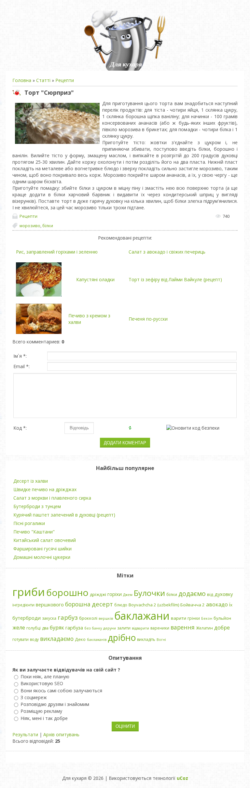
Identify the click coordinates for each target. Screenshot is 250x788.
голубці (33, 628)
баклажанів (96, 639)
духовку (224, 594)
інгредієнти (23, 605)
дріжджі (98, 594)
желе (18, 627)
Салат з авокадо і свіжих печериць (167, 252)
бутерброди (26, 618)
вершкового (50, 604)
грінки (194, 618)
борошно (67, 592)
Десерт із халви (30, 481)
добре (222, 627)
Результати (25, 734)
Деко (80, 639)
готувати (20, 639)
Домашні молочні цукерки (41, 557)
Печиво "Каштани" (34, 532)
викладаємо (57, 639)
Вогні (161, 639)
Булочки (149, 593)
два (45, 628)
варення (183, 627)
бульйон (222, 618)
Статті (43, 80)
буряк (57, 627)
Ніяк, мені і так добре (44, 718)
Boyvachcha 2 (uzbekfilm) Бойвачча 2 (167, 605)
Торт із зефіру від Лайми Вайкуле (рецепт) (175, 279)
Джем (127, 594)
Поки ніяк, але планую (45, 676)
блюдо (120, 605)
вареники (159, 628)
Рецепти (64, 80)
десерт (102, 604)
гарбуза (74, 627)
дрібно (122, 637)
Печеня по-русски (148, 319)
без (87, 628)
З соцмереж (34, 697)
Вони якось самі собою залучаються (61, 690)
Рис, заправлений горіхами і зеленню (57, 252)
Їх (230, 605)
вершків (106, 618)
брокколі (88, 618)
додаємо (192, 593)
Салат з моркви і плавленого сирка (52, 498)
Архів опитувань (61, 734)
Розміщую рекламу (41, 711)
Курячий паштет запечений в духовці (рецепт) (64, 515)
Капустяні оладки (95, 279)
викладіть (146, 639)
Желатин (204, 628)
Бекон (206, 618)
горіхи (114, 594)
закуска (49, 618)
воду (34, 639)
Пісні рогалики (29, 523)
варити (178, 618)
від (210, 594)
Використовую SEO (42, 684)
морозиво (30, 225)
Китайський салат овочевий (44, 540)
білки (47, 225)
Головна (21, 80)
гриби (28, 591)
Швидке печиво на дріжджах (44, 489)
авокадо (217, 604)
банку (97, 628)
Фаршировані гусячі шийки (42, 549)
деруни (109, 628)
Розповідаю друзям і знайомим (55, 704)
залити (124, 628)
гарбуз (68, 617)
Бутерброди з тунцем (37, 506)
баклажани (142, 616)
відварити (140, 628)
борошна (77, 604)
